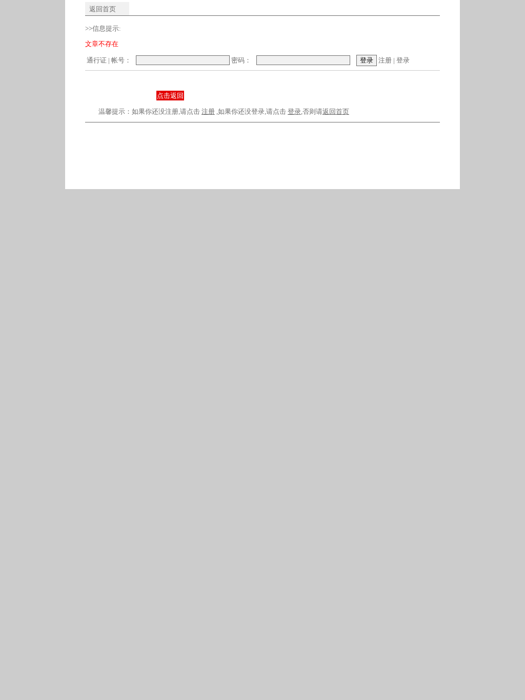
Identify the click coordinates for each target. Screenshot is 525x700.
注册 (385, 60)
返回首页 (102, 9)
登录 (403, 60)
